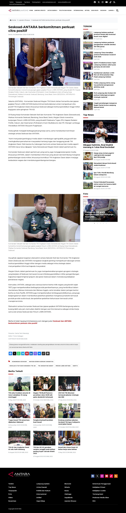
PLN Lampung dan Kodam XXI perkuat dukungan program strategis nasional (105, 95)
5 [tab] (106, 223)
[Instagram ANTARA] (102, 2)
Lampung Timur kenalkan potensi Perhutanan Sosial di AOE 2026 (105, 55)
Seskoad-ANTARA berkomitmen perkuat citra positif (51, 20)
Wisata (67, 487)
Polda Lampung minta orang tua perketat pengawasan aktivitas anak (104, 85)
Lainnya (110, 10)
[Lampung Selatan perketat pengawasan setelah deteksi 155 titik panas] (88, 45)
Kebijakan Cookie (99, 491)
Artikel (87, 10)
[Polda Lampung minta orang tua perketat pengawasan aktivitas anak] (88, 86)
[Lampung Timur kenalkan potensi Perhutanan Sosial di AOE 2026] (88, 55)
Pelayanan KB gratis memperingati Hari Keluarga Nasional (99, 214)
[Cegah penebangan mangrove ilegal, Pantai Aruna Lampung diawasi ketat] (88, 106)
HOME (31, 10)
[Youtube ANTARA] (106, 2)
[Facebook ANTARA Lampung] (95, 2)
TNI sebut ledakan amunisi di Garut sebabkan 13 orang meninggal (19, 395)
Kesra (66, 491)
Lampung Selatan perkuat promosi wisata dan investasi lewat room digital (105, 34)
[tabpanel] (100, 210)
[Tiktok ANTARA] (110, 2)
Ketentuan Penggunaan (102, 484)
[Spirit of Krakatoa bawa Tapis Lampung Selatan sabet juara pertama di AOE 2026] (88, 65)
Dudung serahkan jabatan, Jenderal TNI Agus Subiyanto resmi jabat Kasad (69, 422)
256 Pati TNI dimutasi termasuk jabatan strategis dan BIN (68, 395)
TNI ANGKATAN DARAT (45, 365)
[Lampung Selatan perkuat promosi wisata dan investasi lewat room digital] (88, 35)
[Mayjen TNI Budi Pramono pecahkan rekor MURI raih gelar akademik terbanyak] (44, 383)
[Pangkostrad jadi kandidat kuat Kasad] (44, 411)
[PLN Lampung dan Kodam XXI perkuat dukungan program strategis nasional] (88, 96)
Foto (85, 194)
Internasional (78, 10)
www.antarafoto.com (64, 2)
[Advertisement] (44, 178)
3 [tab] (100, 223)
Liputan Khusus (24, 20)
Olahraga (67, 494)
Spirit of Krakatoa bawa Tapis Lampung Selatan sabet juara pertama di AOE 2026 (105, 65)
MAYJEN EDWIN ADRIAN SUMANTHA (41, 361)
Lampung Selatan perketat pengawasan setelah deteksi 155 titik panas (105, 44)
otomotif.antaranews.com (17, 4)
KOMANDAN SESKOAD (19, 361)
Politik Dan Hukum (65, 10)
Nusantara (12, 501)
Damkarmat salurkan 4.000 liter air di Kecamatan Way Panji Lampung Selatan (104, 75)
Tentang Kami (36, 2)
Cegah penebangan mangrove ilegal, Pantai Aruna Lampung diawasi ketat (105, 105)
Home (14, 20)
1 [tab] (94, 223)
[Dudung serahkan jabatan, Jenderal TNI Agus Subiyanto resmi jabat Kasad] (69, 411)
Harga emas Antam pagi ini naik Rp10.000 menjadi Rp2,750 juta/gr (104, 155)
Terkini (11, 2)
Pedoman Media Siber (101, 497)
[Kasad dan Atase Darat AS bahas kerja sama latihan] (69, 438)
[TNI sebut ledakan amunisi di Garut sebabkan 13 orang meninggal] (19, 383)
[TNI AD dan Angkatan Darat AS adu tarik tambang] (19, 438)
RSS (94, 501)
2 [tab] (97, 223)
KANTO (75, 365)
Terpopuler (18, 2)
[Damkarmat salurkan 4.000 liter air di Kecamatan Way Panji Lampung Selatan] (88, 76)
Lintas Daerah (52, 10)
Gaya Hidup (94, 10)
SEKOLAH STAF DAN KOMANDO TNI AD (22, 365)
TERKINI (87, 26)
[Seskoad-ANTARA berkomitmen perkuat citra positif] (100, 131)
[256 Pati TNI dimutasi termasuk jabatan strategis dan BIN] (69, 383)
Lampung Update (39, 10)
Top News (27, 2)
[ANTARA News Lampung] (18, 10)
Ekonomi (103, 10)
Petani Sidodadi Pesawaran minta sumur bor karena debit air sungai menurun (105, 184)
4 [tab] (103, 223)
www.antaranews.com (49, 2)
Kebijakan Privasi (99, 487)
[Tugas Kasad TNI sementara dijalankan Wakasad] (19, 411)
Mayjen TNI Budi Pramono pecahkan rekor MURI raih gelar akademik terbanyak (43, 395)
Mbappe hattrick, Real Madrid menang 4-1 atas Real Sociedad (98, 146)
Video (10, 497)
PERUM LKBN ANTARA (63, 365)
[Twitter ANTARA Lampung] (99, 2)
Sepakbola (68, 497)
